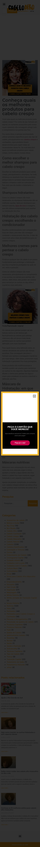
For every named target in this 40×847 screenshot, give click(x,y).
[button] (34, 396)
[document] (20, 423)
